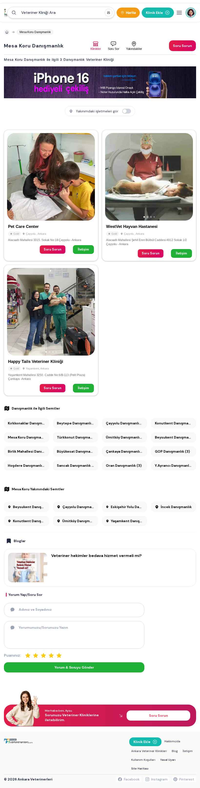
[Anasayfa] (7, 32)
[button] (61, 12)
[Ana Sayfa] (5, 12)
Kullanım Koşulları (143, 760)
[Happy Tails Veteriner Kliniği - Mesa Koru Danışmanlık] (51, 330)
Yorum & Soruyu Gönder (74, 667)
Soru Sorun (52, 249)
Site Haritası (140, 768)
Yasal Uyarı (168, 760)
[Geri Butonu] (89, 177)
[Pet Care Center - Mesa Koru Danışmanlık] (51, 195)
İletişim (83, 249)
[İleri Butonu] (13, 177)
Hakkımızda (172, 741)
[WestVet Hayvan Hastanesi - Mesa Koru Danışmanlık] (149, 195)
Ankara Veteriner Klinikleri (149, 751)
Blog (175, 751)
